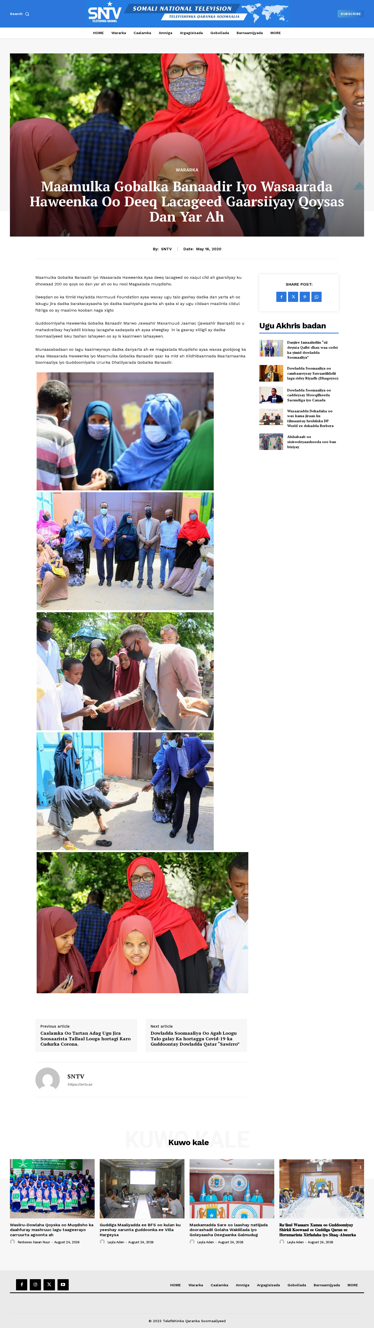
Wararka (187, 170)
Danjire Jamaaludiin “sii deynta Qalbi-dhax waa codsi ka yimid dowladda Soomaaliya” (312, 350)
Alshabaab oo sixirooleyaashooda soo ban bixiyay (311, 441)
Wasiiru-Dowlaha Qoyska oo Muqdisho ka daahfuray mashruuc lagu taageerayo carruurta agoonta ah (51, 1229)
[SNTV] (47, 1080)
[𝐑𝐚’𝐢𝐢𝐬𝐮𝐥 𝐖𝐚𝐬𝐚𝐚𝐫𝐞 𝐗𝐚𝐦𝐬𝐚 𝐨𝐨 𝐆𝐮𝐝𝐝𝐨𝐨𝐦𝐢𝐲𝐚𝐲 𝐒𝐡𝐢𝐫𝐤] (321, 1188)
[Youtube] (63, 1284)
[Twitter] (293, 297)
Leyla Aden (115, 1242)
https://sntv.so (79, 1084)
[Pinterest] (305, 297)
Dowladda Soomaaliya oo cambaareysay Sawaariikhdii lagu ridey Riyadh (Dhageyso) (312, 373)
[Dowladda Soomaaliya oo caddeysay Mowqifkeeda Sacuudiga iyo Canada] (271, 395)
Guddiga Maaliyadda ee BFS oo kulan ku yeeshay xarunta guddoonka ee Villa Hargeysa (140, 1229)
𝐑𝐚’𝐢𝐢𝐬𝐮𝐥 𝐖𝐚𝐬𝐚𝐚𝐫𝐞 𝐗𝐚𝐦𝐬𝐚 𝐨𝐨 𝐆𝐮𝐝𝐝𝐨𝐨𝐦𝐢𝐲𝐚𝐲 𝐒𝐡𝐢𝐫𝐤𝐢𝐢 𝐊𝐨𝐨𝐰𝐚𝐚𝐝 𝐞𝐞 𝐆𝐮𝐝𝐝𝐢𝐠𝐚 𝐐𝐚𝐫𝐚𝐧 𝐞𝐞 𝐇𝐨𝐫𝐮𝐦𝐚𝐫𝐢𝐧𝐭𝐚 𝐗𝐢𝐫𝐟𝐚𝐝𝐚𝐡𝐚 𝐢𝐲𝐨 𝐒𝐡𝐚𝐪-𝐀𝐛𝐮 (317, 1229)
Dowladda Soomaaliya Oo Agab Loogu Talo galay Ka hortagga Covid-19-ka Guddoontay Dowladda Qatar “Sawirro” (195, 1038)
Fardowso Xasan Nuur (34, 1242)
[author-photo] (13, 1242)
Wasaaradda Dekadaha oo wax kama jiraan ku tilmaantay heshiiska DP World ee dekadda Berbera (310, 418)
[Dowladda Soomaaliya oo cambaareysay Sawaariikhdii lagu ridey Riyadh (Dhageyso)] (271, 373)
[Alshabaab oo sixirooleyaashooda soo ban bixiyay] (271, 441)
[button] (20, 13)
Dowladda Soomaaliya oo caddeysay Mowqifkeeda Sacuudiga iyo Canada (309, 395)
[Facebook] (281, 297)
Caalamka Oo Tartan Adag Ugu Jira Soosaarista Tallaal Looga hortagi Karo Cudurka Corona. (85, 1038)
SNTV (166, 249)
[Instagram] (35, 1284)
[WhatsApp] (316, 297)
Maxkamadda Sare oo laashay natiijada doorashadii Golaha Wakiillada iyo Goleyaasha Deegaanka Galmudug (229, 1229)
